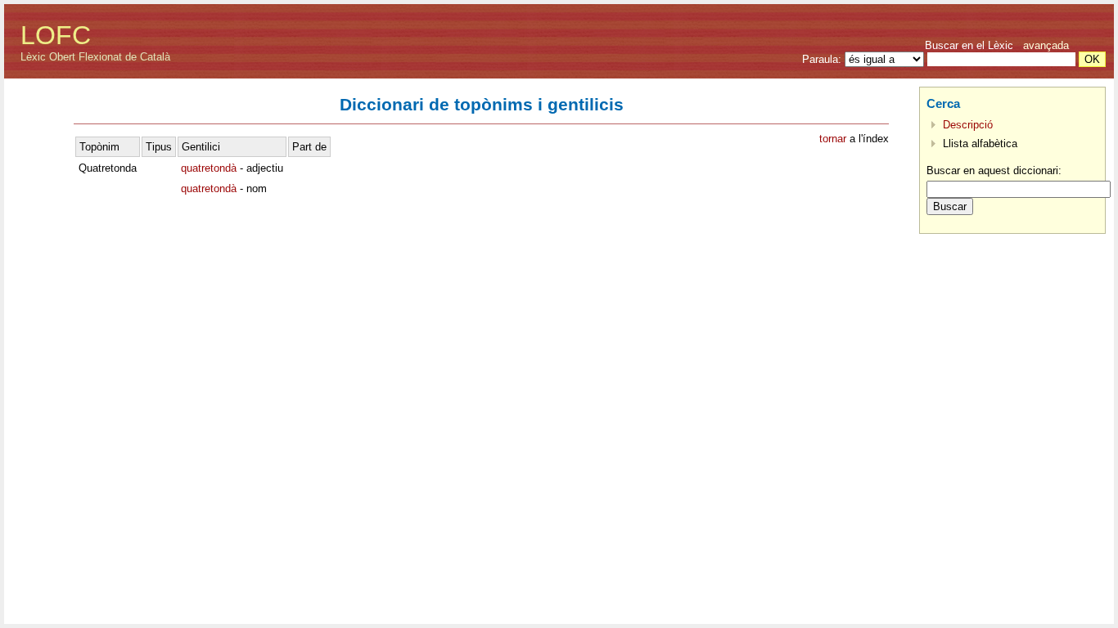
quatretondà (209, 168)
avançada (1046, 45)
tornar (832, 138)
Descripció (968, 125)
